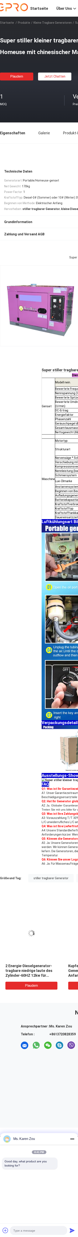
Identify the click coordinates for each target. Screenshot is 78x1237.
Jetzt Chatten (54, 76)
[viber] (71, 1045)
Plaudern (16, 76)
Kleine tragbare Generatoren (52, 22)
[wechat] (48, 1045)
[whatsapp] (36, 1045)
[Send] (72, 1230)
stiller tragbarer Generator (50, 878)
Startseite (7, 22)
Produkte (24, 22)
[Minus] (72, 1138)
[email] (24, 1045)
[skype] (59, 1045)
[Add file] (5, 1230)
